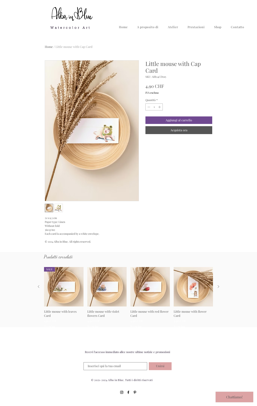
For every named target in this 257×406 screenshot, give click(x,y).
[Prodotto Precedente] (38, 286)
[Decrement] (148, 107)
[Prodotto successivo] (218, 286)
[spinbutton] (154, 107)
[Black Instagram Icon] (122, 392)
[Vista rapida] (107, 286)
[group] (128, 297)
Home (49, 47)
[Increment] (159, 107)
